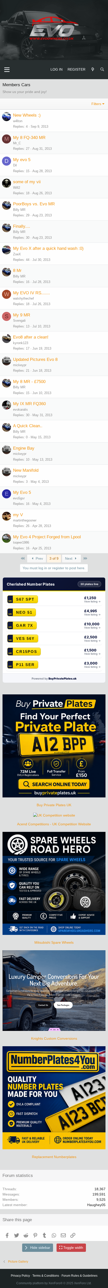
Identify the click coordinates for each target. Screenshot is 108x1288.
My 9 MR (21, 315)
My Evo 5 (22, 492)
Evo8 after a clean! (30, 337)
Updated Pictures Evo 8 (35, 359)
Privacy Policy (20, 1275)
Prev (39, 558)
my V (18, 514)
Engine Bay (23, 448)
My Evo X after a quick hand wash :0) (48, 248)
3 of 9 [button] (54, 558)
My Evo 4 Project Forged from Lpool (47, 537)
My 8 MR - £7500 (29, 381)
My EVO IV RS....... (31, 293)
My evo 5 (21, 159)
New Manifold (25, 470)
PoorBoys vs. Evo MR (34, 204)
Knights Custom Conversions (54, 1038)
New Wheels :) (27, 115)
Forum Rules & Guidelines (79, 1275)
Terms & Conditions (45, 1275)
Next (69, 558)
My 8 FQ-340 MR (29, 137)
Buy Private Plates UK (54, 805)
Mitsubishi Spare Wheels (54, 942)
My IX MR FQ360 (29, 403)
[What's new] (92, 69)
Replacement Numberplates (54, 1157)
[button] (7, 69)
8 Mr (17, 270)
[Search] (102, 69)
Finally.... (21, 226)
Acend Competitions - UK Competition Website (54, 824)
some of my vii (27, 181)
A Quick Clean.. (27, 425)
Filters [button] (96, 104)
